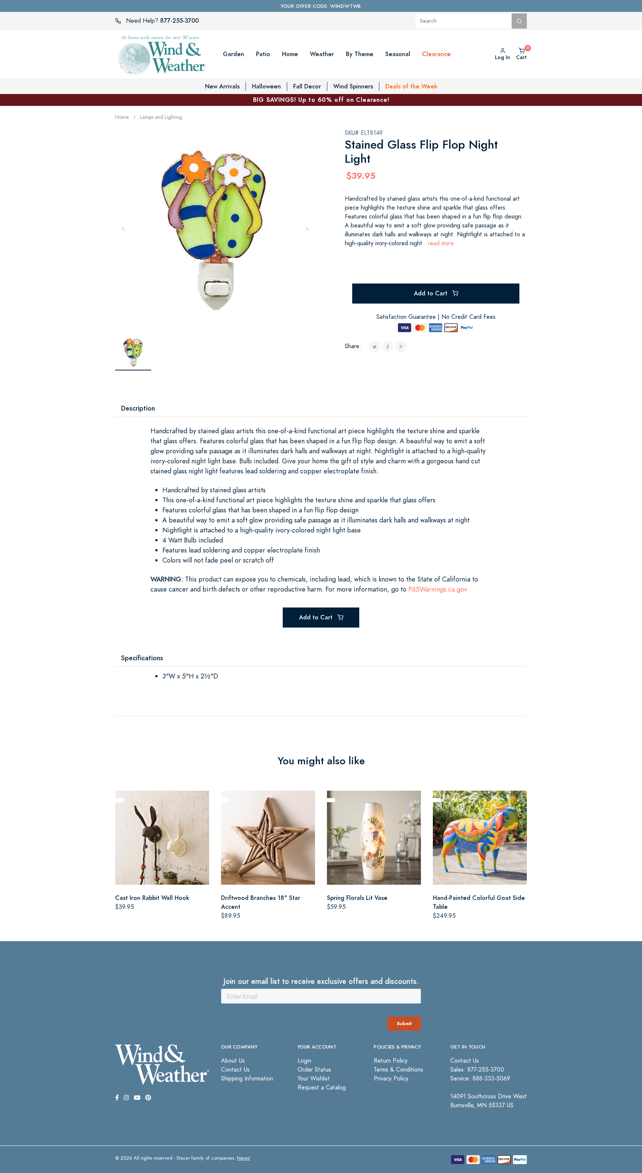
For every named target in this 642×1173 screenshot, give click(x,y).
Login (304, 1061)
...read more (438, 243)
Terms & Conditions (398, 1070)
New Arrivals (222, 86)
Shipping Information (247, 1079)
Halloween (266, 86)
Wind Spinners (353, 86)
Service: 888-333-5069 (480, 1079)
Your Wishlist (314, 1079)
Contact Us (235, 1070)
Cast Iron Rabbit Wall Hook (152, 898)
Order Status (314, 1070)
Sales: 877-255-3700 (477, 1070)
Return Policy (391, 1061)
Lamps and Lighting (161, 117)
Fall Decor (307, 86)
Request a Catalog (322, 1087)
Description (138, 408)
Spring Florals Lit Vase (357, 898)
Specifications (142, 657)
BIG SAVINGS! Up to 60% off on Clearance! (321, 99)
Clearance (436, 54)
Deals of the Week (411, 86)
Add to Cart (431, 293)
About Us (233, 1061)
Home (122, 117)
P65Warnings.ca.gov (437, 589)
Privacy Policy (391, 1079)
